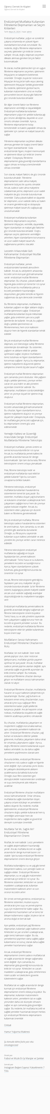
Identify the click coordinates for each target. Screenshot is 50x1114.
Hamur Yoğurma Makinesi (17, 1031)
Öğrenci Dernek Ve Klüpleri (17, 6)
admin (29, 32)
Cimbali (7, 1025)
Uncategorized (11, 1045)
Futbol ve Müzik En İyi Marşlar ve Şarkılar (24, 1058)
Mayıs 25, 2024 (14, 32)
